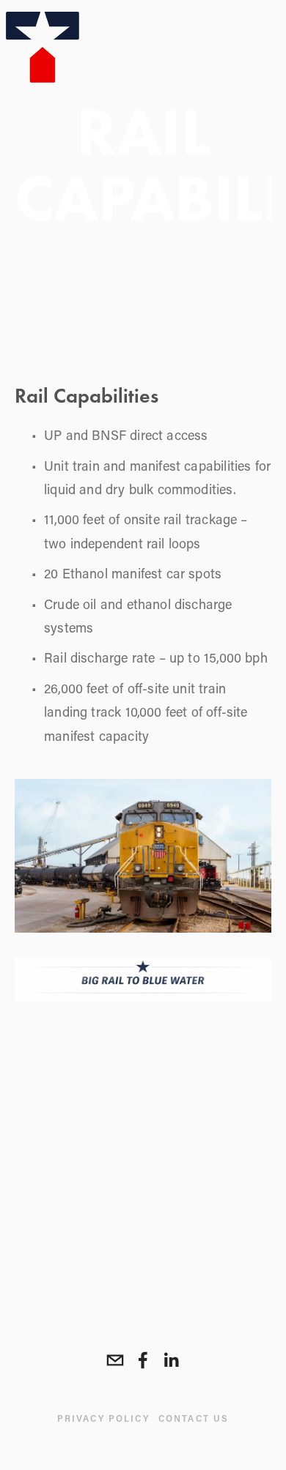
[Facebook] (143, 1360)
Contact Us (194, 1418)
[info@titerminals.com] (115, 1360)
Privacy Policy (103, 1418)
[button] (47, 1059)
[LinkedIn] (171, 1360)
